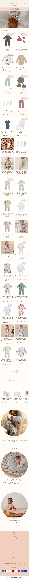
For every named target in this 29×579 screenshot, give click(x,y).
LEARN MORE (14, 528)
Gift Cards (14, 544)
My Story (14, 540)
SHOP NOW (14, 488)
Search (14, 542)
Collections (16, 16)
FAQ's (14, 553)
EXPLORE (14, 448)
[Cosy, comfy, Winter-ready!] (14, 505)
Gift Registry (14, 538)
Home (12, 16)
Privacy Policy (14, 549)
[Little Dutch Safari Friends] (14, 423)
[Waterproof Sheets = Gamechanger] (14, 465)
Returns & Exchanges (14, 551)
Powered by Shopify (14, 574)
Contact (14, 534)
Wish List (14, 536)
